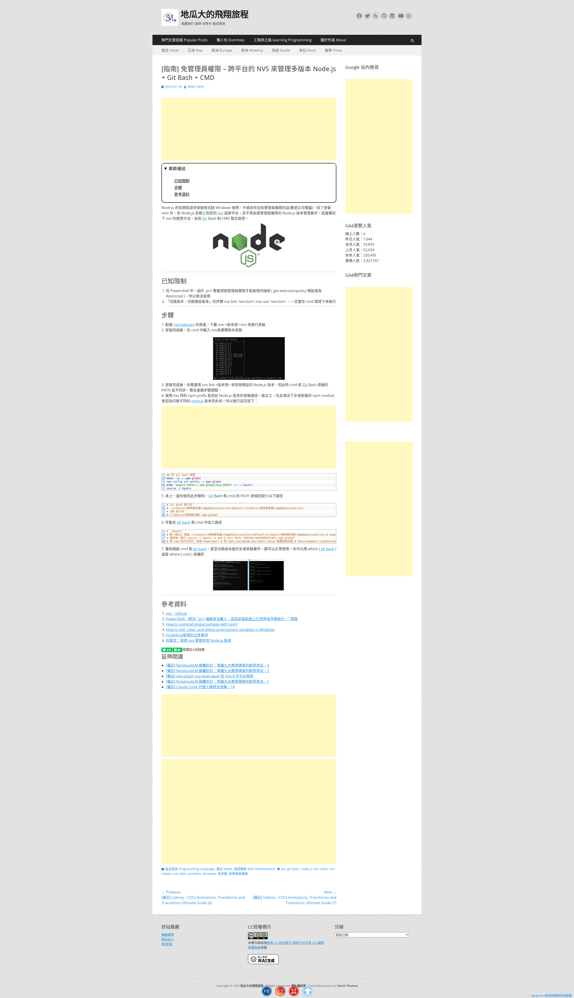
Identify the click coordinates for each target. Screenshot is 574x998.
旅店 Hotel (170, 50)
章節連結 (177, 168)
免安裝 (222, 873)
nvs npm (179, 873)
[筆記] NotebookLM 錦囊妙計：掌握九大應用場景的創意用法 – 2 (217, 670)
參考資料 (181, 194)
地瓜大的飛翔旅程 (214, 14)
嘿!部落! (167, 944)
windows (209, 873)
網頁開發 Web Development (254, 869)
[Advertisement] (248, 129)
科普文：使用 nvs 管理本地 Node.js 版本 (198, 640)
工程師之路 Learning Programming (283, 39)
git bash (183, 522)
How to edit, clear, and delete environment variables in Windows (220, 629)
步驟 (178, 187)
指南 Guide (281, 50)
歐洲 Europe (222, 50)
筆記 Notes (224, 869)
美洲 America (252, 50)
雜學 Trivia (333, 50)
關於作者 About (333, 39)
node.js (197, 400)
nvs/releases (184, 324)
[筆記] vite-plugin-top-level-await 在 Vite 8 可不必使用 (209, 676)
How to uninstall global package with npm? (202, 624)
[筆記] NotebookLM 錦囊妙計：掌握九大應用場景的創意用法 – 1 (217, 681)
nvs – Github (176, 613)
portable (194, 873)
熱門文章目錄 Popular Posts (184, 39)
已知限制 (181, 181)
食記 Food (307, 50)
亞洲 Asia (195, 50)
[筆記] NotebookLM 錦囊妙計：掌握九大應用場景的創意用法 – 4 (217, 665)
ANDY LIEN (195, 86)
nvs (220, 213)
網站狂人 (167, 939)
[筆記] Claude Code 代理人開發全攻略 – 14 (200, 686)
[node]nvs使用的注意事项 (187, 635)
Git (204, 218)
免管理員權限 (238, 873)
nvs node (321, 869)
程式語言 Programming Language (190, 869)
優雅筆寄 (167, 934)
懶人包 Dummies (231, 39)
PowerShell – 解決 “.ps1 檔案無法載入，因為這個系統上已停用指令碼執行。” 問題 (232, 618)
